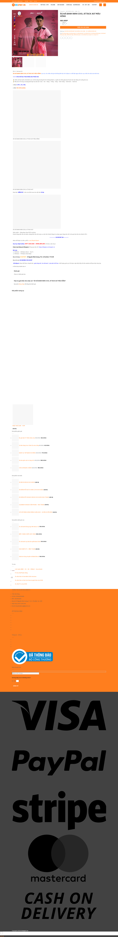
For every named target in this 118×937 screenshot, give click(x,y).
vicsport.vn (95, 34)
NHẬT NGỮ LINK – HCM (19, 425)
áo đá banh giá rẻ (72, 33)
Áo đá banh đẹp (65, 33)
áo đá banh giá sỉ (80, 33)
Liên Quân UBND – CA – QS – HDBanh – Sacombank (28, 569)
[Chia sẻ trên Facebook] (61, 38)
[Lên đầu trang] (1, 933)
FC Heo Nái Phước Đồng (21, 572)
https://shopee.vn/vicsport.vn (47, 247)
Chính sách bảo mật (17, 620)
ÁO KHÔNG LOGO (70, 11)
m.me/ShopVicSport (33, 240)
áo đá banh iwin (87, 33)
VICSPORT (94, 4)
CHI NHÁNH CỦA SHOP (25, 260)
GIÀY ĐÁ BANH (60, 4)
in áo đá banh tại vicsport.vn (87, 34)
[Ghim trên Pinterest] (69, 38)
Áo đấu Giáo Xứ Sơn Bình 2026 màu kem (25, 576)
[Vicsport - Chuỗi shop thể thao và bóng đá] (19, 4)
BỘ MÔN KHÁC (76, 4)
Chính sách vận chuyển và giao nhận (21, 625)
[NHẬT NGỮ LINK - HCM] (23, 414)
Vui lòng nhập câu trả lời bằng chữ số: (21, 677)
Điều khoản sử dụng (17, 615)
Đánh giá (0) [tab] (19, 71)
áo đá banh (45, 263)
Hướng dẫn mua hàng (17, 617)
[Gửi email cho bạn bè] (66, 38)
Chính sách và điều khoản (17, 1)
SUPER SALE (69, 4)
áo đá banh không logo (96, 33)
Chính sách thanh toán (18, 622)
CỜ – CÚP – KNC (86, 4)
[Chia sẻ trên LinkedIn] (71, 38)
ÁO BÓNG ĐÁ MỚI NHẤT (70, 31)
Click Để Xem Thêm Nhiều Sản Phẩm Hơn (27, 76)
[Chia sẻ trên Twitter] (64, 38)
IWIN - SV (77, 11)
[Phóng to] (13, 54)
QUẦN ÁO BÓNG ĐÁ (33, 4)
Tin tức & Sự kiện (16, 641)
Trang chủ (62, 11)
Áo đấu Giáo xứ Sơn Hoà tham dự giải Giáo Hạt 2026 (29, 580)
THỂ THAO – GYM (44, 4)
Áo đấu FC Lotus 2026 (21, 584)
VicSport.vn (68, 73)
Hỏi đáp (26, 1)
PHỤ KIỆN (53, 4)
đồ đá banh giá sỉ (77, 34)
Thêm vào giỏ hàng (83, 27)
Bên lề (31, 1)
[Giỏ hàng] (100, 4)
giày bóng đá (37, 263)
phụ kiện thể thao (53, 263)
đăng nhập (21, 284)
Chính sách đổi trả (16, 627)
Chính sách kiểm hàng (17, 629)
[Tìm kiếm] (104, 4)
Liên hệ (35, 1)
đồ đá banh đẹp (70, 34)
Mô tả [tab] (14, 71)
